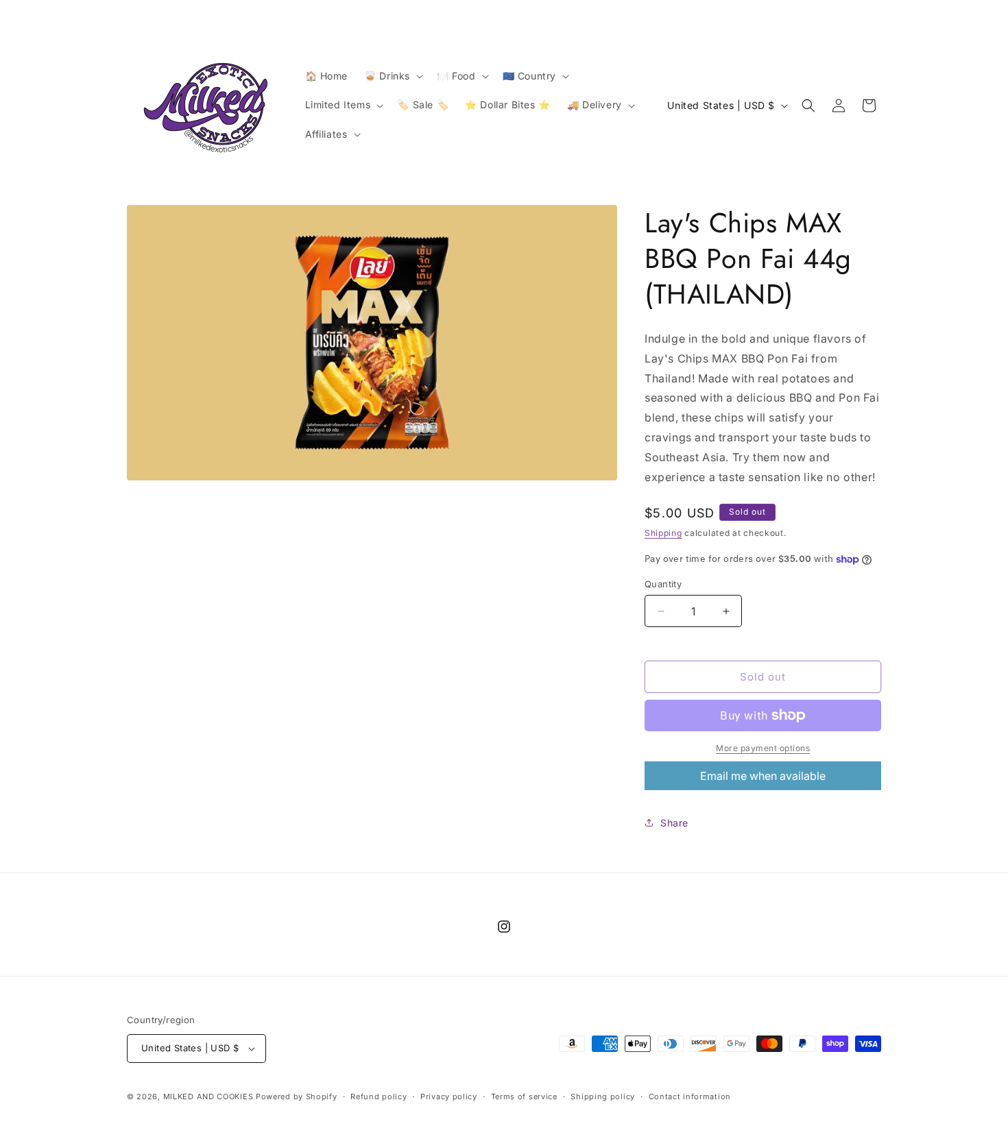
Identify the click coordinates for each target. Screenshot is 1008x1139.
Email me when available (763, 776)
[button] (392, 76)
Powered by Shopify (296, 1096)
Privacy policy (448, 1096)
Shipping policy (603, 1096)
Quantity (663, 583)
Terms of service (524, 1096)
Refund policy (378, 1096)
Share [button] (674, 823)
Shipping (663, 533)
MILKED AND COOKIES (208, 1096)
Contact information (690, 1096)
